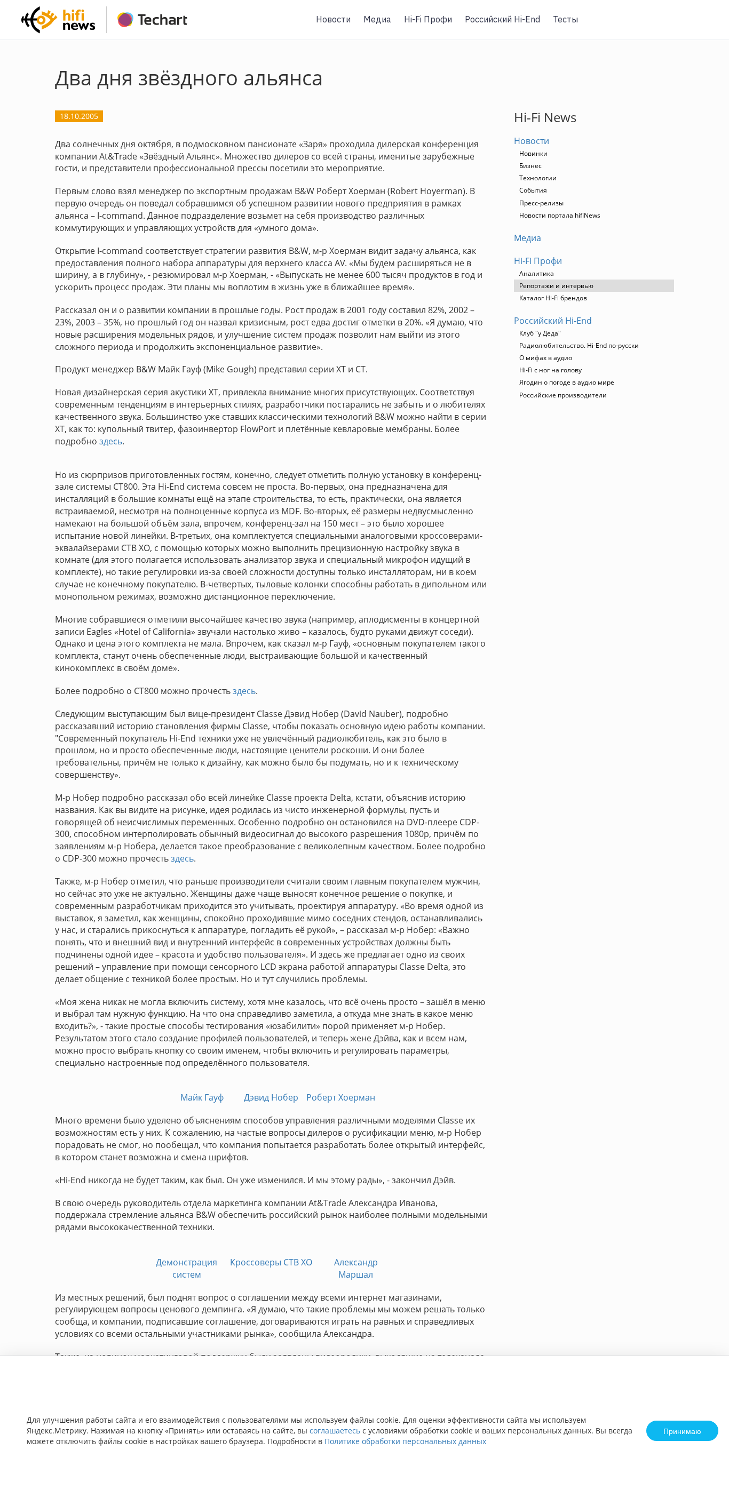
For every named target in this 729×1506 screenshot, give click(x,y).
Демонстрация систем (186, 1268)
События (533, 190)
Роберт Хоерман (340, 1097)
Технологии (538, 177)
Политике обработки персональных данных (405, 1441)
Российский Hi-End (502, 19)
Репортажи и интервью (556, 285)
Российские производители (563, 395)
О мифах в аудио (545, 357)
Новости (333, 19)
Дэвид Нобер (271, 1097)
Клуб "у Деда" (540, 333)
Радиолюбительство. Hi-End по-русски (579, 345)
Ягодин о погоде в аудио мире (566, 382)
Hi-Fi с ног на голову (550, 369)
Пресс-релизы (541, 203)
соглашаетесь (335, 1430)
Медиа (377, 19)
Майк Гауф (202, 1097)
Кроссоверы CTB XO (271, 1262)
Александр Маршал (356, 1268)
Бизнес (530, 165)
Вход (704, 26)
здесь (110, 441)
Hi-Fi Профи (428, 19)
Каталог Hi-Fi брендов (553, 297)
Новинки (533, 153)
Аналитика (536, 273)
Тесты (565, 19)
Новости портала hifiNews (559, 215)
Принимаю (682, 1430)
